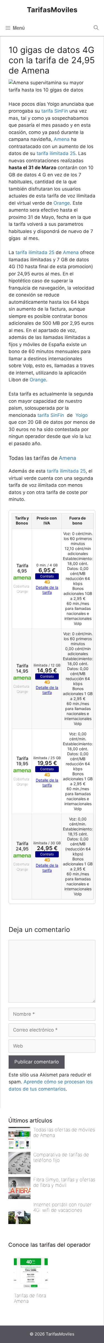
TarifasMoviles (52, 10)
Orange (62, 203)
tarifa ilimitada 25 (56, 153)
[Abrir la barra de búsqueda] (96, 27)
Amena (62, 139)
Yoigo (81, 415)
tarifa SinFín (54, 111)
